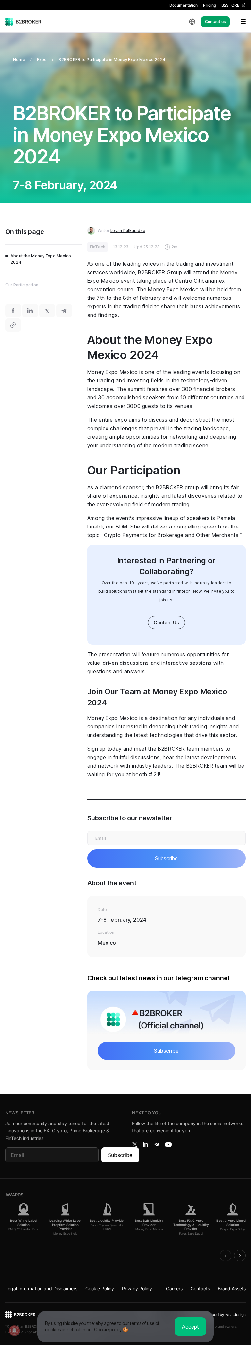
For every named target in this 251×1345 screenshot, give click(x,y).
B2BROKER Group (160, 272)
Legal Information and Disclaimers (41, 1288)
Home (19, 59)
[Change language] (192, 22)
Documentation (183, 5)
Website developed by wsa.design (215, 1314)
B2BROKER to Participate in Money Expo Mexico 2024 (112, 59)
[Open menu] (239, 21)
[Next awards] (240, 1255)
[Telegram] (156, 1144)
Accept (190, 1326)
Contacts (200, 1288)
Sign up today (104, 748)
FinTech (98, 246)
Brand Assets (232, 1288)
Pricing (209, 5)
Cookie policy (108, 1329)
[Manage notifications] (14, 1330)
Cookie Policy (99, 1288)
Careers (174, 1288)
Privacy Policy (137, 1288)
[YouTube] (168, 1144)
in (145, 1144)
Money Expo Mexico (173, 289)
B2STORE (230, 5)
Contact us (215, 21)
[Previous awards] (225, 1255)
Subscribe (120, 1155)
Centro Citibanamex (200, 281)
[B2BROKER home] (23, 22)
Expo (42, 59)
